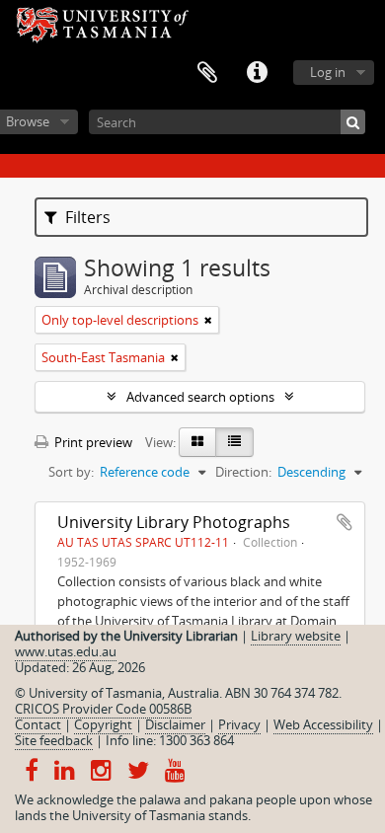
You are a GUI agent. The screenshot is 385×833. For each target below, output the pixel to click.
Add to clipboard (344, 522)
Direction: (243, 472)
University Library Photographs (173, 522)
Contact (38, 724)
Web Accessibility (323, 724)
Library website (296, 635)
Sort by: (71, 472)
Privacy (239, 724)
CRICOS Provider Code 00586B (103, 709)
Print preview (91, 442)
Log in (328, 72)
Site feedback (54, 740)
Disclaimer (175, 724)
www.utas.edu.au (65, 651)
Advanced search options (200, 397)
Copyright (103, 724)
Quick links (256, 73)
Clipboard (207, 73)
